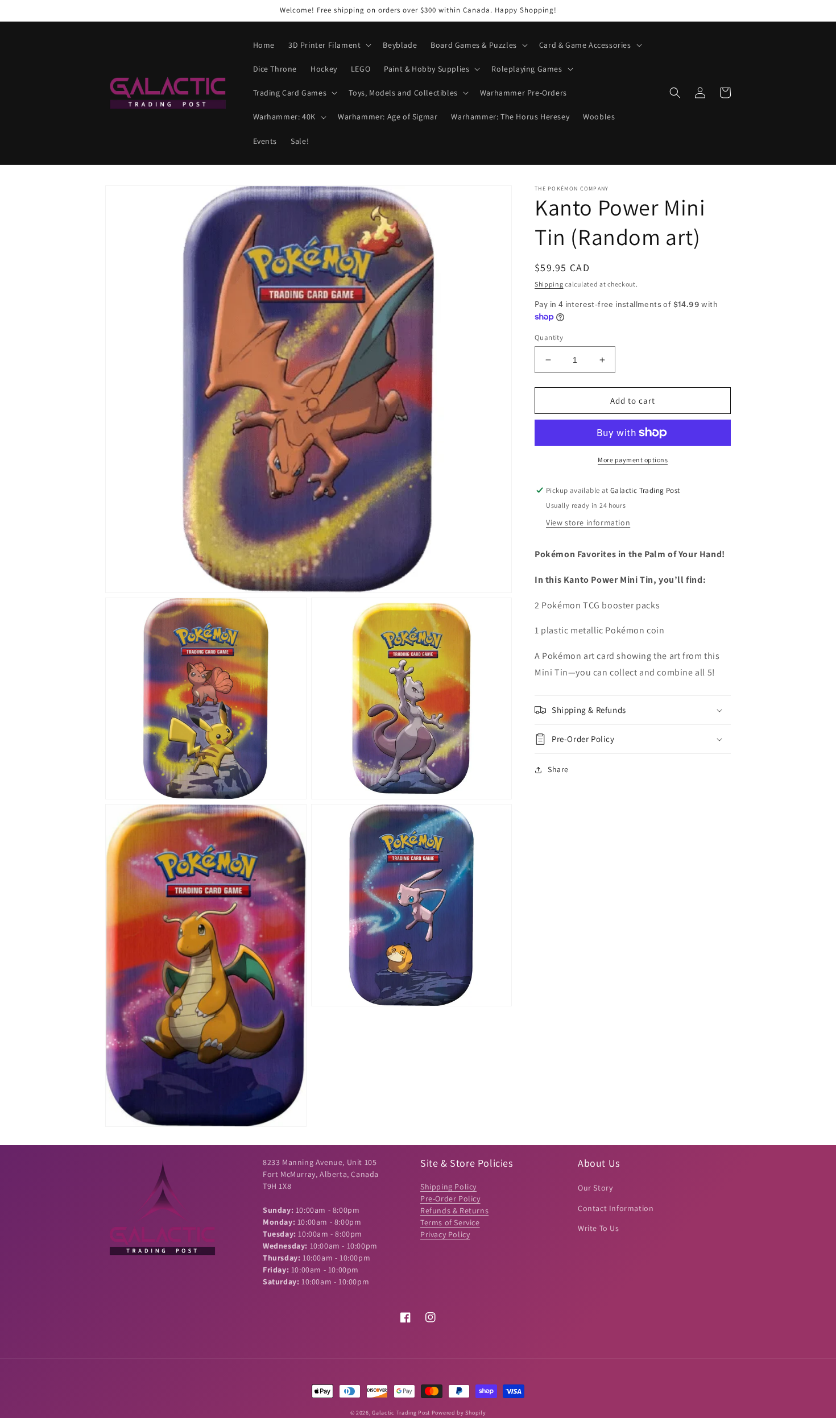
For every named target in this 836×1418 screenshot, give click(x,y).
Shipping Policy (448, 1186)
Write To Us (598, 1228)
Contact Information (615, 1208)
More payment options (633, 459)
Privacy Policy (445, 1234)
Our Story (595, 1188)
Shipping (549, 284)
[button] (329, 45)
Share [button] (558, 769)
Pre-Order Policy (450, 1198)
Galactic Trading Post (401, 1412)
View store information (588, 522)
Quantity (549, 337)
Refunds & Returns (454, 1210)
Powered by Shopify (459, 1412)
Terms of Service (450, 1222)
